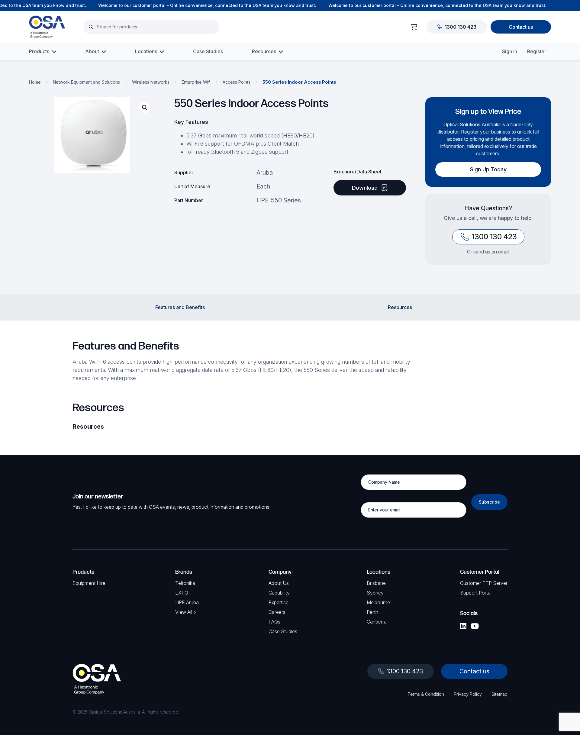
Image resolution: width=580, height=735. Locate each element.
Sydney (375, 593)
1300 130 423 (460, 27)
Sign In (509, 51)
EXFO (181, 593)
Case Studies (208, 51)
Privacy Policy (468, 694)
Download (365, 188)
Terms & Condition (426, 694)
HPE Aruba (187, 602)
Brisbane (376, 583)
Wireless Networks (150, 82)
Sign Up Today (488, 169)
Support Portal (475, 593)
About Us (279, 583)
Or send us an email (488, 252)
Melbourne (378, 602)
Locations (146, 51)
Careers (277, 612)
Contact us (521, 27)
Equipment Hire (88, 583)
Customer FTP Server (483, 583)
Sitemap (499, 694)
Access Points (236, 82)
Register (536, 51)
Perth (372, 612)
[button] (144, 107)
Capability (279, 593)
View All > (185, 612)
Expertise (278, 602)
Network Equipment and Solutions (86, 82)
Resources (264, 51)
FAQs (274, 622)
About (92, 51)
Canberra (377, 622)
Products (39, 51)
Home (35, 82)
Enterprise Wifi (196, 82)
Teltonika (185, 583)
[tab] (180, 307)
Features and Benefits (180, 307)
